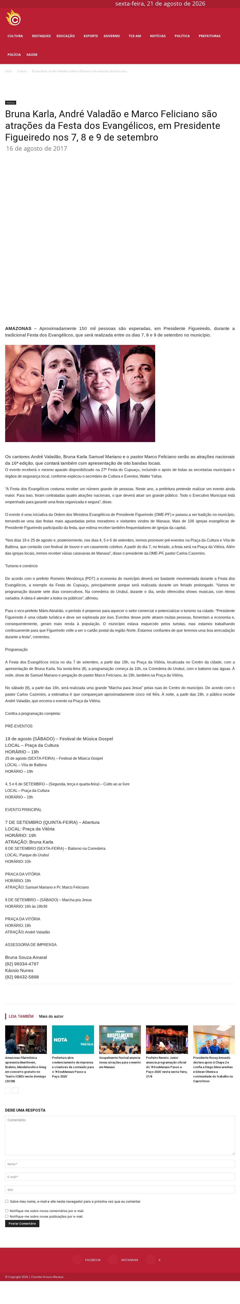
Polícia (14, 54)
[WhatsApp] (79, 157)
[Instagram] (224, 3)
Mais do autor (51, 1016)
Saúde (32, 54)
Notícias (158, 36)
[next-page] (16, 1090)
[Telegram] (101, 157)
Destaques (41, 36)
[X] (231, 3)
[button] (229, 17)
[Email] (90, 157)
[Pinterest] (69, 157)
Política (182, 36)
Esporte (91, 36)
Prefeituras (210, 36)
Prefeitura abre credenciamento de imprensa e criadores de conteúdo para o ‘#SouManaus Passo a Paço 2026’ (73, 1067)
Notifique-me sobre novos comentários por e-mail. (47, 1211)
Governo (112, 36)
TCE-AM (135, 36)
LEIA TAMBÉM (21, 1016)
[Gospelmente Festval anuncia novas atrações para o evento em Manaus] (120, 1039)
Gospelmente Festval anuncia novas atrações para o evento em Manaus (120, 1062)
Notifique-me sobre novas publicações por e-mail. (46, 1216)
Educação (65, 36)
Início (8, 71)
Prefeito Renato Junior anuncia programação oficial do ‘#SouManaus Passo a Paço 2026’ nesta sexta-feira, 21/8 (166, 1067)
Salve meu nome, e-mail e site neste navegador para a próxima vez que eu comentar (75, 1201)
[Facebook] (216, 3)
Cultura (15, 36)
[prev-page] (8, 1090)
